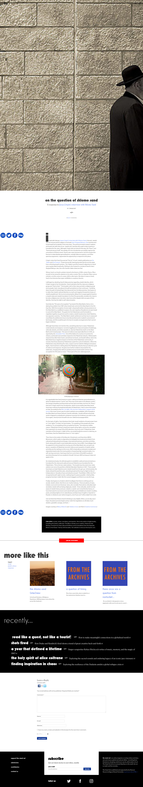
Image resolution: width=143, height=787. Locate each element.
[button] (39, 687)
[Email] (3, 235)
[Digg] (21, 235)
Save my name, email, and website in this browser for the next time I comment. (62, 730)
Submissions (15, 763)
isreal (9, 564)
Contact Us (14, 771)
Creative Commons (91, 507)
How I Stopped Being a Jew (80, 242)
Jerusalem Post (60, 334)
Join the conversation (71, 540)
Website (39, 725)
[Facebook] (15, 235)
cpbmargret (72, 208)
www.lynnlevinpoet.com (87, 527)
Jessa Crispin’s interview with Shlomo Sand (73, 240)
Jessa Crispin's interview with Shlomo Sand (77, 204)
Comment (40, 695)
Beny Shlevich (62, 507)
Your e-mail (51, 766)
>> (118, 766)
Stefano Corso (74, 507)
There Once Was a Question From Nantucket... (111, 592)
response (11, 568)
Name (39, 716)
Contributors (15, 767)
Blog (69, 218)
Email (38, 721)
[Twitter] (9, 235)
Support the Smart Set (18, 758)
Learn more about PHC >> (131, 772)
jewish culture (12, 566)
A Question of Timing (76, 588)
